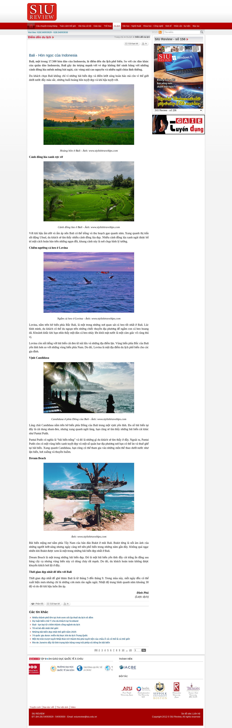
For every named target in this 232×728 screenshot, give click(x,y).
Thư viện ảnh (62, 707)
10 (123, 650)
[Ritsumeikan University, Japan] (160, 690)
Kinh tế (168, 26)
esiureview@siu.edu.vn (85, 716)
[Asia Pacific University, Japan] (193, 690)
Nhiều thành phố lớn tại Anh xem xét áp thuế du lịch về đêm (62, 617)
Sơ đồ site (186, 713)
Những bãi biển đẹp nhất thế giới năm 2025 (54, 632)
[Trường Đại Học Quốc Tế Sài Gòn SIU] (41, 668)
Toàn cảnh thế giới (68, 26)
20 (130, 650)
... (127, 650)
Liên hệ (196, 713)
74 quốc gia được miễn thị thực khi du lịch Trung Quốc (60, 635)
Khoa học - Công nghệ (153, 26)
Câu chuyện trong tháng (46, 26)
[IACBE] (127, 667)
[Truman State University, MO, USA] (177, 690)
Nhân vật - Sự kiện (182, 26)
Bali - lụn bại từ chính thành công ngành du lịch (56, 624)
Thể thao (108, 26)
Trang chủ (118, 37)
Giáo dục (98, 26)
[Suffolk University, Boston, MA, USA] (143, 690)
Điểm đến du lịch (39, 37)
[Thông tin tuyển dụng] (178, 124)
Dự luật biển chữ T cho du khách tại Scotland (55, 621)
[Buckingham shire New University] (126, 690)
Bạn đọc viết (48, 707)
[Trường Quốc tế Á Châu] (69, 668)
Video (73, 707)
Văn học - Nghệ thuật (131, 26)
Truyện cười (35, 707)
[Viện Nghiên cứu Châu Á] (97, 668)
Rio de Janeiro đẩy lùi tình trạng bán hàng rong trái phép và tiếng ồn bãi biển (71, 642)
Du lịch (117, 26)
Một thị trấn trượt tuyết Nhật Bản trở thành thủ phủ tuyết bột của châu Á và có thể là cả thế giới (81, 639)
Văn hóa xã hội (84, 26)
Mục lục (196, 26)
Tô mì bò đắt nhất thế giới (45, 628)
